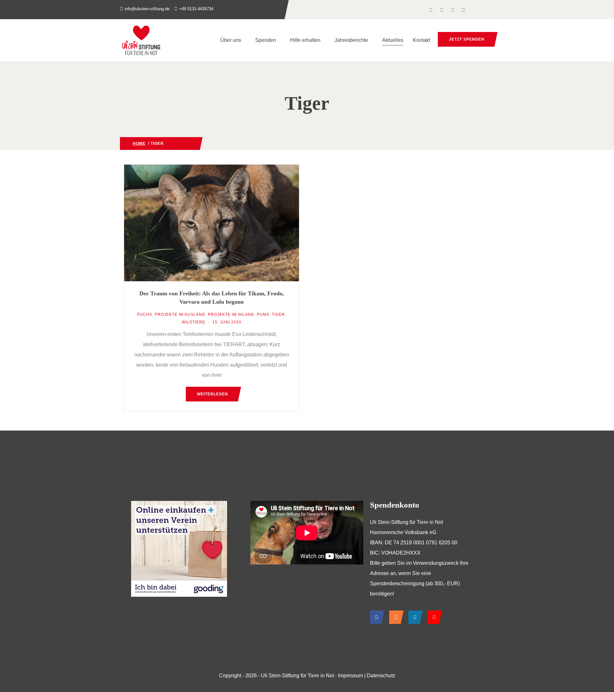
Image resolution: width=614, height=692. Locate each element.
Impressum (350, 675)
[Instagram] (394, 617)
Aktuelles (392, 40)
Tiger (278, 314)
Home (139, 143)
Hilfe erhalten (305, 40)
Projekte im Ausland (180, 314)
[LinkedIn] (414, 617)
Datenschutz (381, 675)
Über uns (230, 40)
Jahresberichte (351, 40)
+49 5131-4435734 (196, 8)
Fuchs (144, 314)
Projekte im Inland (231, 314)
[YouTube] (433, 617)
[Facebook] (375, 617)
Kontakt (421, 40)
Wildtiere (175, 143)
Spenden (265, 40)
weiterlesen (212, 394)
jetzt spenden (466, 39)
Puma (263, 314)
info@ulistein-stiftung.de (147, 8)
